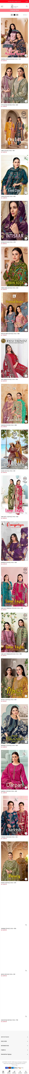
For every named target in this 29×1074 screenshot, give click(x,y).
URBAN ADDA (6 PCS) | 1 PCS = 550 (9, 288)
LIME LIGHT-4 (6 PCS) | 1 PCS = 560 (9, 516)
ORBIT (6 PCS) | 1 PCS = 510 (7, 150)
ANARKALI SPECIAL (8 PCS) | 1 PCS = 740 (11, 59)
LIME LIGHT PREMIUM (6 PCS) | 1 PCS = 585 (11, 654)
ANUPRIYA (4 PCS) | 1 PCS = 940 (9, 562)
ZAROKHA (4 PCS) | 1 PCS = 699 (9, 425)
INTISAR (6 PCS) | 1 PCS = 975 (8, 242)
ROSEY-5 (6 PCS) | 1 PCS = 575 (8, 882)
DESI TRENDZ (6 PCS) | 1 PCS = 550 (9, 379)
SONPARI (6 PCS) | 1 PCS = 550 (8, 928)
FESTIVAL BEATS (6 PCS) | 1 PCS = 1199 (10, 333)
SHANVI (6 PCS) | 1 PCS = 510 (8, 471)
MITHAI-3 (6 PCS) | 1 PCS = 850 (8, 699)
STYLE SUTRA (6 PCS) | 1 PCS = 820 (9, 105)
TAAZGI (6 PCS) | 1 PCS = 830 (8, 196)
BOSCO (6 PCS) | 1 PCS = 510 (8, 974)
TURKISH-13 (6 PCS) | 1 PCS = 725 (9, 837)
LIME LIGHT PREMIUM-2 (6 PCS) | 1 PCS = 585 (12, 608)
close (3, 1)
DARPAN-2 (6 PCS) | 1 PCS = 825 (9, 791)
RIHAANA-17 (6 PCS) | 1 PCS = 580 (9, 745)
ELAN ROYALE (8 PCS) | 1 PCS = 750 (9, 1020)
